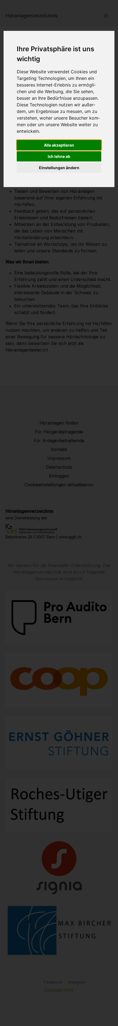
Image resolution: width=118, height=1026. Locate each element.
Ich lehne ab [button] (59, 156)
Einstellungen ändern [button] (59, 167)
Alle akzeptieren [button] (59, 145)
